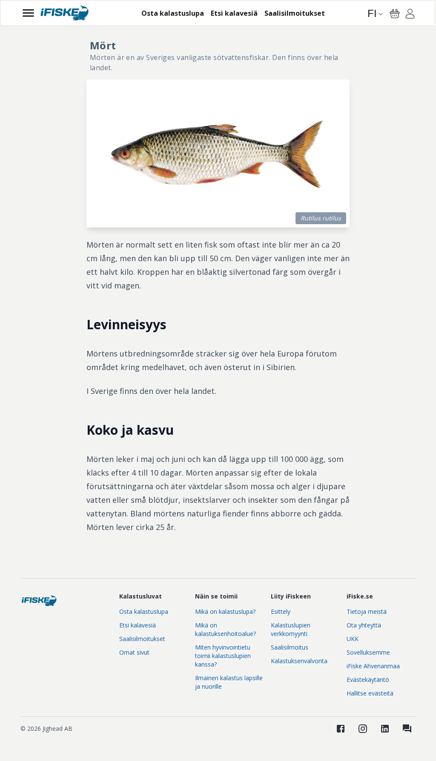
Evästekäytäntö (368, 679)
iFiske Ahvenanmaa (373, 666)
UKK (353, 639)
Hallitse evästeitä (370, 693)
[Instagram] (362, 728)
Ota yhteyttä (364, 625)
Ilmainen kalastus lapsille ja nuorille (229, 682)
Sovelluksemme (368, 652)
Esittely (280, 611)
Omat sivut (134, 652)
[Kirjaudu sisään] (410, 15)
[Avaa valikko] (28, 13)
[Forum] (407, 728)
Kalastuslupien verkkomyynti (290, 629)
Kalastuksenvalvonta (299, 661)
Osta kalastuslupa (143, 611)
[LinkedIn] (384, 728)
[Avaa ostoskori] (395, 14)
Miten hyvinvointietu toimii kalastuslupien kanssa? (223, 655)
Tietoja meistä (367, 611)
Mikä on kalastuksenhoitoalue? (225, 629)
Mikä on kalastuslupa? (225, 611)
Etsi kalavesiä (137, 625)
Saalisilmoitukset (142, 639)
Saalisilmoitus (289, 647)
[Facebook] (340, 728)
